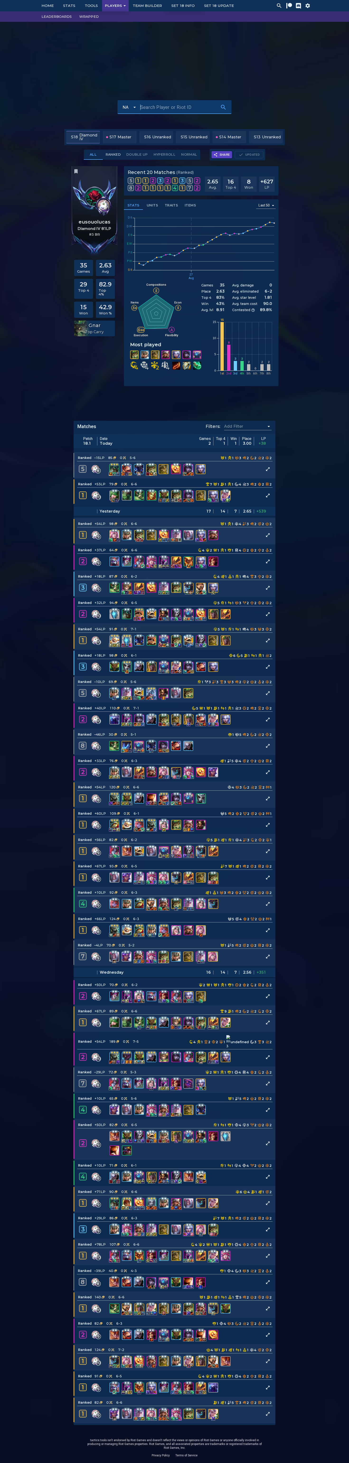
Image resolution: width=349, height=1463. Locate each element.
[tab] (137, 155)
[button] (174, 465)
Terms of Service (186, 1455)
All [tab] (93, 154)
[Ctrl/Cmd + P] (279, 5)
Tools (91, 5)
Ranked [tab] (113, 154)
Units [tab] (152, 205)
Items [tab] (190, 205)
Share (225, 154)
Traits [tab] (171, 205)
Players (113, 5)
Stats (69, 5)
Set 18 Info (183, 5)
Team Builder (147, 5)
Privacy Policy (161, 1455)
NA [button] (125, 107)
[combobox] (244, 426)
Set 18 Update (219, 5)
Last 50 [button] (264, 205)
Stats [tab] (133, 205)
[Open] (268, 426)
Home (48, 5)
